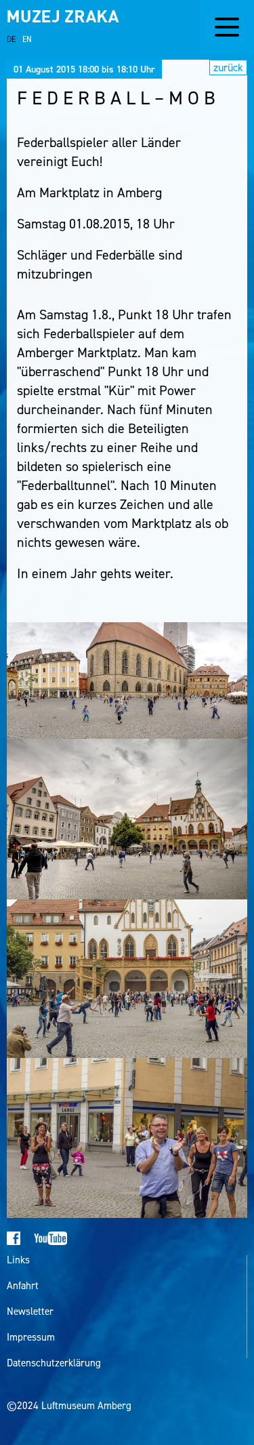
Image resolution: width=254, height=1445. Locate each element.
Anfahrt (23, 1286)
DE (11, 39)
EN (27, 39)
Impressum (31, 1337)
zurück (228, 67)
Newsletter (30, 1312)
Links (18, 1260)
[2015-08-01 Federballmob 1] (127, 680)
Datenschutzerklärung (54, 1363)
